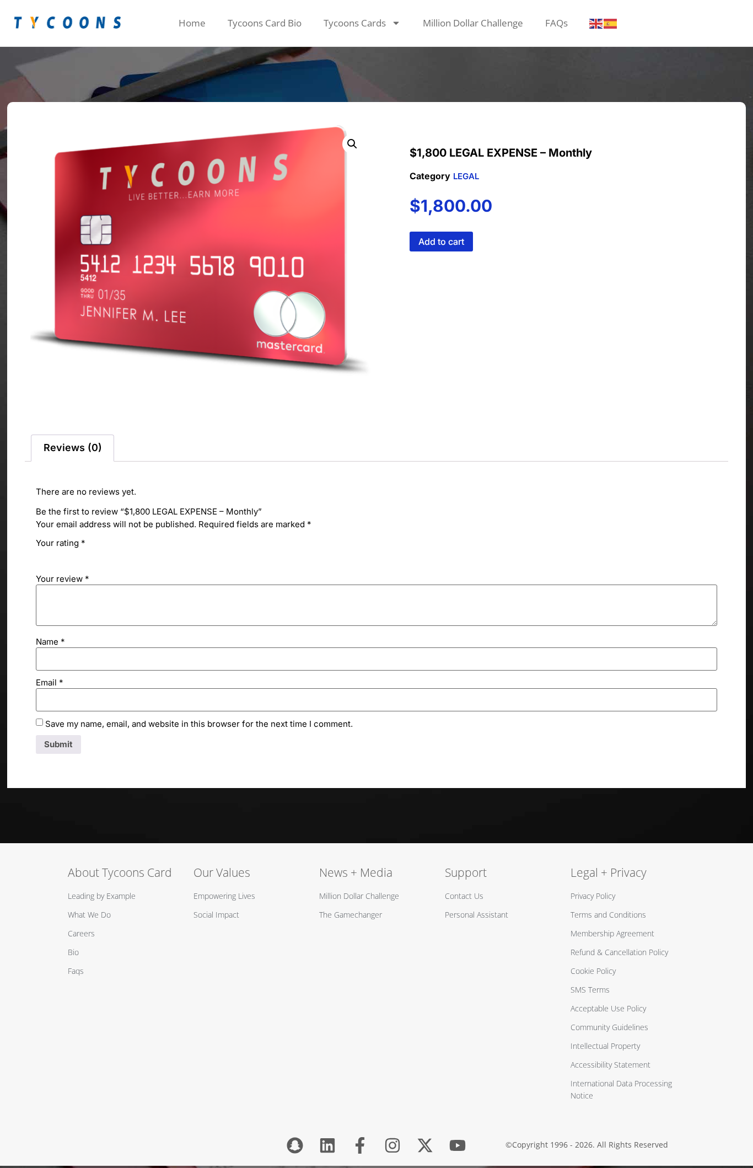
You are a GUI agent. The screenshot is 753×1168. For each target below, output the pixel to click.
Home (192, 23)
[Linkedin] (327, 1145)
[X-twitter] (425, 1145)
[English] (596, 23)
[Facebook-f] (360, 1145)
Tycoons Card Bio (265, 23)
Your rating (60, 543)
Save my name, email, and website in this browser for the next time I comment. (199, 724)
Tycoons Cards (355, 23)
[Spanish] (611, 23)
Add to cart (441, 241)
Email (49, 682)
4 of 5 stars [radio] (88, 555)
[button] (352, 144)
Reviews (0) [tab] (73, 447)
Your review (62, 579)
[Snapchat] (295, 1145)
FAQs (556, 23)
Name (50, 641)
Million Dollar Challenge (473, 23)
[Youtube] (457, 1145)
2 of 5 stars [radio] (57, 555)
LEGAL (466, 176)
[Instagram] (392, 1145)
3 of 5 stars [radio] (73, 555)
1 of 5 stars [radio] (42, 555)
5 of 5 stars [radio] (104, 555)
